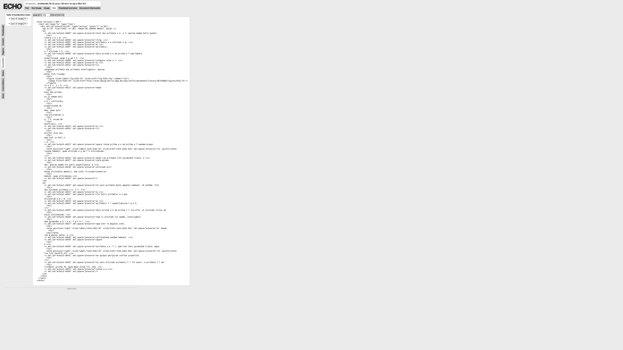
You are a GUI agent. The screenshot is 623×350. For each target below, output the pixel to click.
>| (63, 15)
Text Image (36, 8)
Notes (3, 73)
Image (47, 8)
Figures (3, 51)
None (3, 95)
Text (27, 8)
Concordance (3, 84)
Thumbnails (3, 30)
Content (3, 42)
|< (39, 15)
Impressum (71, 289)
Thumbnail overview (68, 8)
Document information (89, 8)
